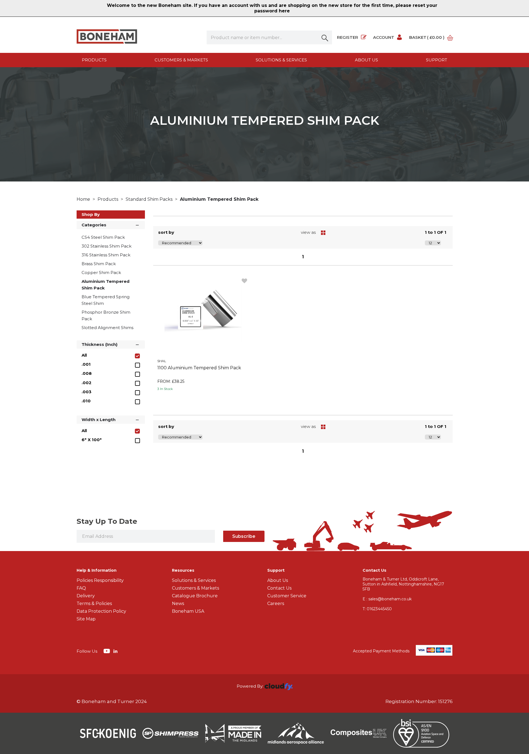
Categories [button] (94, 224)
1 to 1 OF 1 (435, 232)
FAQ (81, 588)
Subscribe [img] (243, 536)
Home (84, 199)
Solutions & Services (281, 60)
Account (383, 37)
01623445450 (377, 608)
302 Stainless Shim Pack (106, 246)
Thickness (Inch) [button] (99, 344)
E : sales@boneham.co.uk (387, 598)
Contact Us (279, 588)
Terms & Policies (94, 603)
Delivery (86, 595)
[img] (107, 651)
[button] (325, 37)
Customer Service (286, 595)
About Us (277, 580)
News (178, 603)
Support (436, 60)
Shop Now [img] (203, 401)
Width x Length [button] (98, 419)
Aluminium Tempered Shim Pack (219, 199)
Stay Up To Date (107, 521)
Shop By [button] (91, 214)
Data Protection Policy (101, 611)
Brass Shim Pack (99, 263)
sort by (166, 232)
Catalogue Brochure (195, 595)
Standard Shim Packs (150, 199)
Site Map (86, 619)
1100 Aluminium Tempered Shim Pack (199, 367)
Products (94, 60)
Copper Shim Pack (101, 272)
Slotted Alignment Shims (107, 327)
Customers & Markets (181, 60)
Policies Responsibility (100, 580)
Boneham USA (188, 611)
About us (366, 60)
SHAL (161, 361)
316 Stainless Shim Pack (106, 254)
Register (347, 37)
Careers (275, 603)
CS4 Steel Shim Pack (103, 237)
